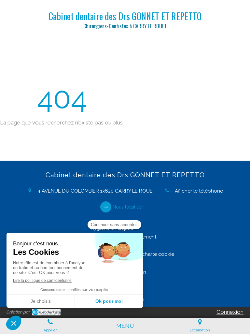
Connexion (229, 312)
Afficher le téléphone (199, 191)
